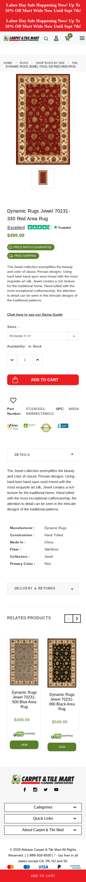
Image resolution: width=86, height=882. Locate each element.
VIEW (24, 744)
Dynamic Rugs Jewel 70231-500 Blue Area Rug (24, 699)
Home (8, 63)
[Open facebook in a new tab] (25, 789)
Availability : (24, 346)
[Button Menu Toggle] (82, 38)
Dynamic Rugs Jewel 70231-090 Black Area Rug (62, 702)
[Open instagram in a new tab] (35, 789)
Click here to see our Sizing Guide (35, 314)
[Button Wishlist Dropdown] (13, 400)
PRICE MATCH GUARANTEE (32, 247)
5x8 (74, 63)
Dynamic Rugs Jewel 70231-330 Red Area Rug (41, 66)
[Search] (45, 38)
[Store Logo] (21, 38)
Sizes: (13, 327)
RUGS (24, 63)
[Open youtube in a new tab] (56, 789)
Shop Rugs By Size (50, 63)
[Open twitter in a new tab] (46, 789)
